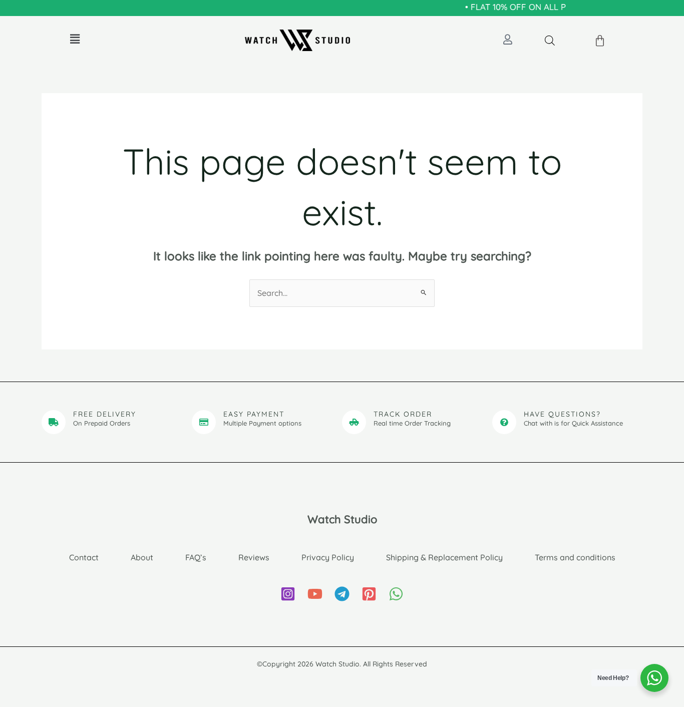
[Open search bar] (550, 40)
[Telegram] (342, 593)
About (142, 557)
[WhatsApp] (396, 593)
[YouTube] (314, 593)
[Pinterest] (369, 593)
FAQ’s (195, 557)
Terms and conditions (575, 557)
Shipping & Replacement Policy (444, 557)
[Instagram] (287, 593)
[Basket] (600, 41)
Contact (84, 557)
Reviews (253, 557)
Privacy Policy (327, 557)
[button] (75, 39)
